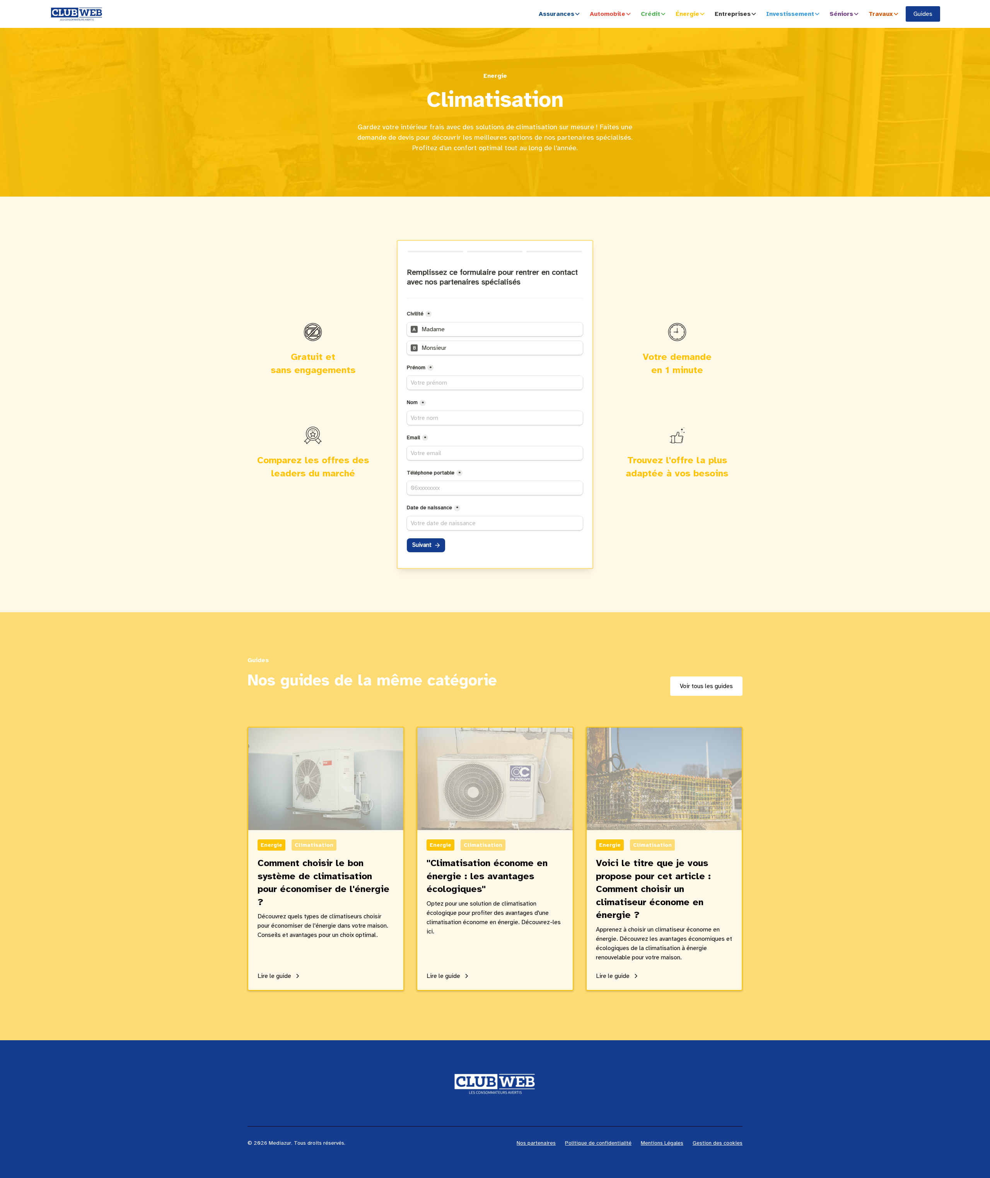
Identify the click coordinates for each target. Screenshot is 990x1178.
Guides (922, 14)
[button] (561, 14)
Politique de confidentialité (598, 1143)
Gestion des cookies (717, 1143)
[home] (77, 14)
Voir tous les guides (706, 686)
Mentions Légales (662, 1143)
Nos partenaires (536, 1143)
